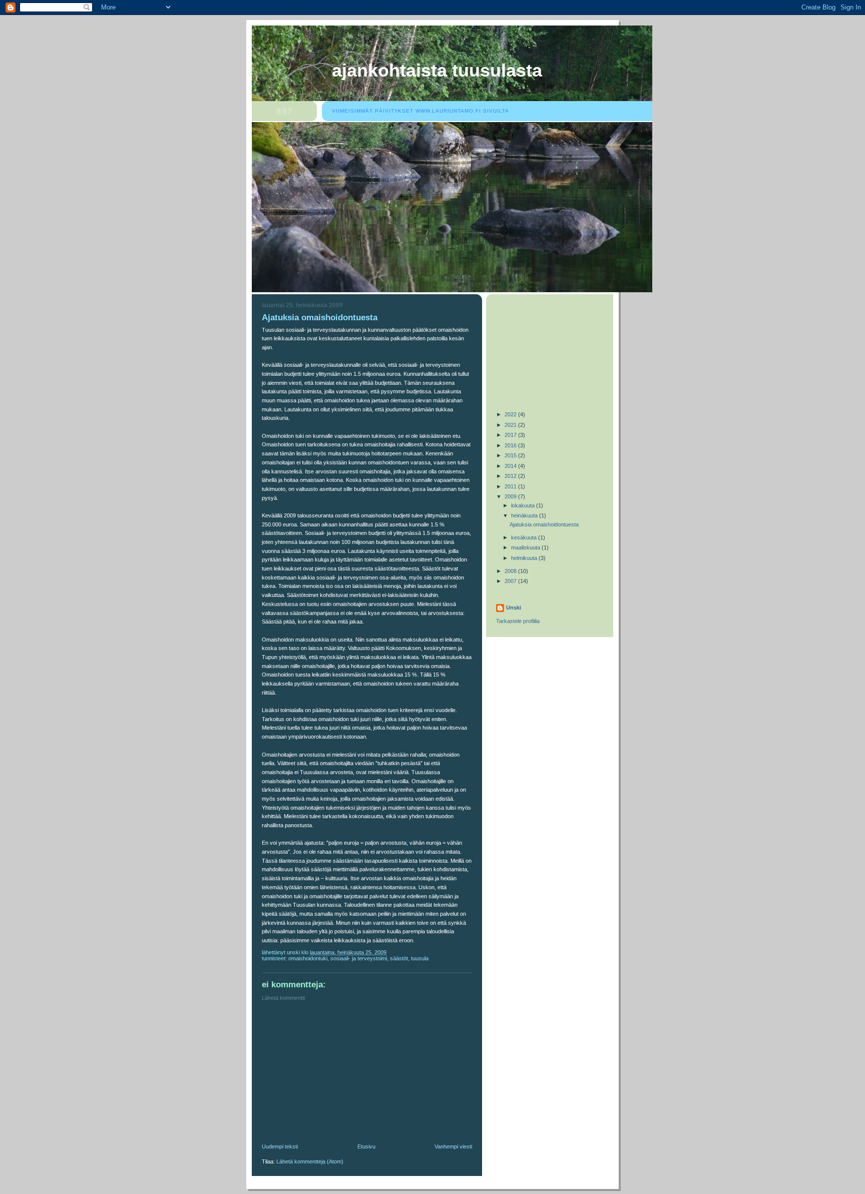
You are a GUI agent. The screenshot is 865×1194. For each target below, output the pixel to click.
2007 (511, 581)
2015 (511, 455)
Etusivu (366, 1146)
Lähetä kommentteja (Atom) (309, 1161)
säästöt (399, 958)
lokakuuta (523, 505)
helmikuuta (525, 558)
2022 (511, 414)
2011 (511, 486)
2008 (511, 571)
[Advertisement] (337, 1074)
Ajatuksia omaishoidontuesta (544, 524)
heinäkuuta (525, 515)
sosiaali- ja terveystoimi (358, 958)
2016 (511, 445)
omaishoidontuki (307, 958)
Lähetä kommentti (283, 998)
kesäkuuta (524, 537)
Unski (513, 608)
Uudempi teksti (280, 1146)
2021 (511, 425)
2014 (511, 466)
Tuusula (419, 958)
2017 (511, 435)
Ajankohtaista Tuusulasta (437, 71)
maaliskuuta (526, 547)
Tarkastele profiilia (518, 621)
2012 (511, 476)
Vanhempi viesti (453, 1146)
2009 (511, 496)
